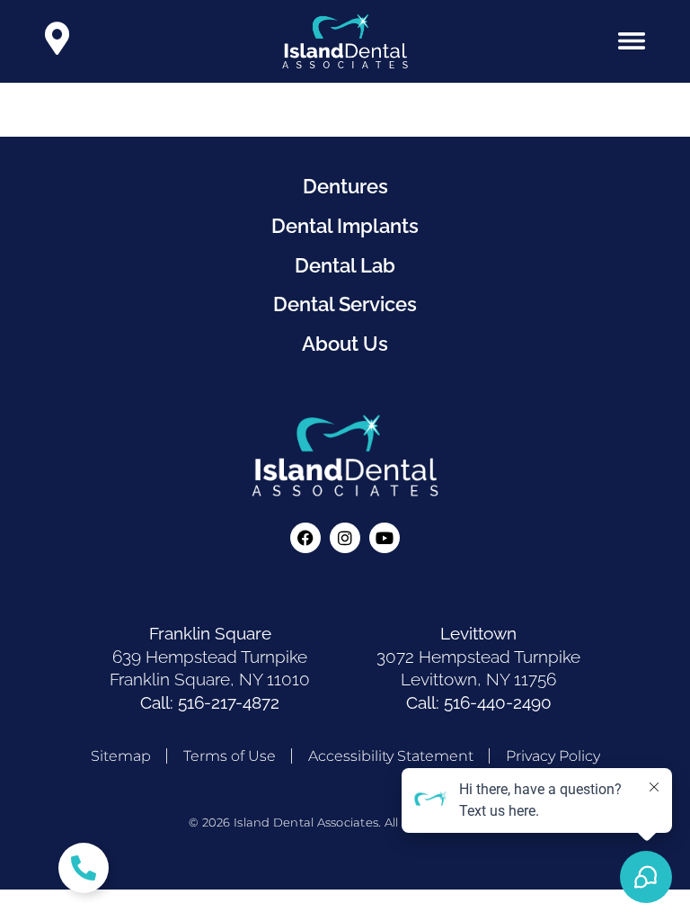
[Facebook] (305, 538)
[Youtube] (384, 538)
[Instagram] (345, 538)
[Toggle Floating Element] (83, 868)
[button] (631, 41)
